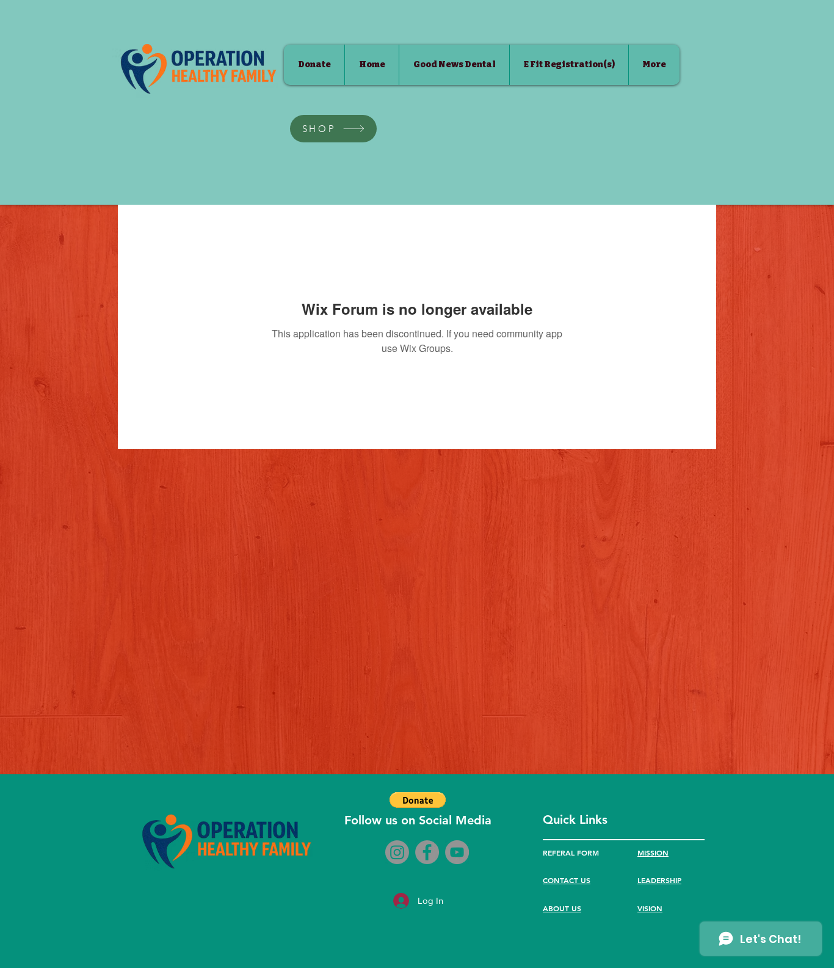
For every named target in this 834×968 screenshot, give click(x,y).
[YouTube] (457, 852)
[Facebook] (427, 852)
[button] (418, 800)
